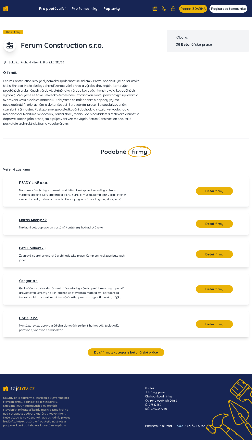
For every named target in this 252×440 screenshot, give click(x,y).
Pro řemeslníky (84, 8)
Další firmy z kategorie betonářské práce (126, 352)
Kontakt (150, 388)
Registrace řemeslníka (228, 9)
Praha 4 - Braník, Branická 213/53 (42, 62)
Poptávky (112, 8)
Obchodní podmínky (158, 396)
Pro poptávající (52, 8)
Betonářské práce (196, 44)
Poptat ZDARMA (193, 9)
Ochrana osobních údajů (161, 400)
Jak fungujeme (155, 392)
